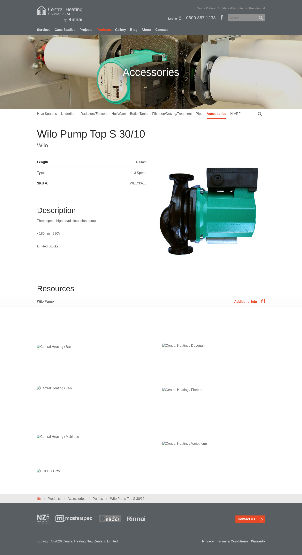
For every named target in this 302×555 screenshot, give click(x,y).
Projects (86, 29)
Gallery (120, 29)
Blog (133, 29)
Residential (257, 8)
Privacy (208, 541)
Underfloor (68, 113)
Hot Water (119, 113)
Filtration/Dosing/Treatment (172, 113)
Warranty (258, 541)
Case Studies (65, 29)
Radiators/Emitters (94, 113)
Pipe (199, 113)
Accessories (216, 113)
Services (44, 29)
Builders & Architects (232, 8)
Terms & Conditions (232, 541)
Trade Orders (206, 8)
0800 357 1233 (201, 17)
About (146, 29)
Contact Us (246, 519)
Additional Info (245, 301)
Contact (161, 29)
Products (104, 29)
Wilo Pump (45, 301)
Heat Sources (47, 113)
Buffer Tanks (139, 113)
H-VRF (235, 113)
